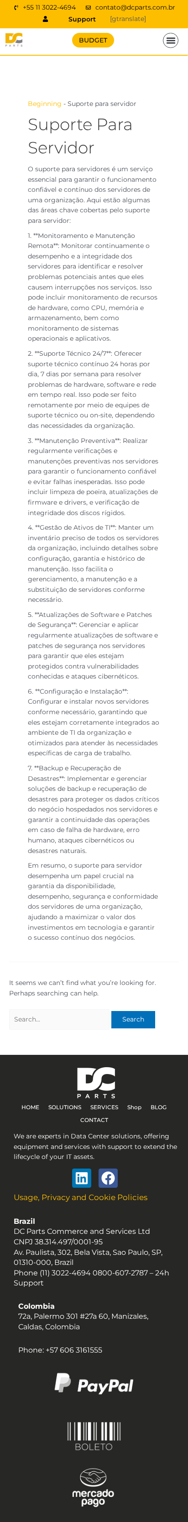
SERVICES (104, 1107)
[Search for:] (60, 1019)
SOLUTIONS (64, 1107)
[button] (170, 40)
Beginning (45, 103)
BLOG (159, 1107)
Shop (134, 1107)
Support (82, 19)
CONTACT (94, 1119)
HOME (30, 1107)
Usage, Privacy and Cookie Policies (80, 1197)
